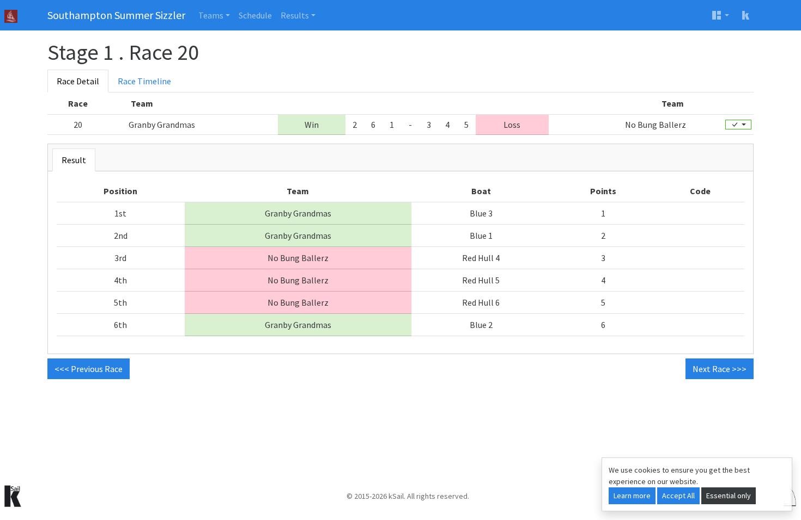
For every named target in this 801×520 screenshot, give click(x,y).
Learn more (632, 495)
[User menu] (720, 15)
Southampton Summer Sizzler (116, 15)
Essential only (728, 495)
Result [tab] (74, 159)
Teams (210, 15)
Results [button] (295, 15)
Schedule (255, 15)
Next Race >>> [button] (720, 368)
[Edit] (738, 124)
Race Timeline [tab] (144, 81)
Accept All (678, 495)
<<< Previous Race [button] (88, 368)
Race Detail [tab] (78, 81)
